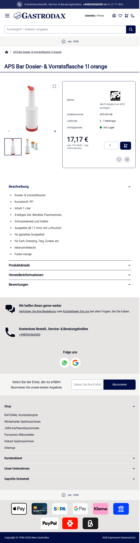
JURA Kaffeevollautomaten (21, 428)
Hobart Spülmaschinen (19, 441)
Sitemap (9, 448)
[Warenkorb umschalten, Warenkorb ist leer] (126, 16)
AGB (102, 537)
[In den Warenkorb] (125, 146)
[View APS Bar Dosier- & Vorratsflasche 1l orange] (13, 146)
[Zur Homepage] (6, 52)
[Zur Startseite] (47, 15)
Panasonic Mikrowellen (19, 434)
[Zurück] (9, 131)
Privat (100, 15)
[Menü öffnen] (7, 16)
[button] (68, 406)
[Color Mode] (133, 16)
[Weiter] (54, 131)
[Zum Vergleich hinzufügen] (127, 159)
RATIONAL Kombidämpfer (21, 415)
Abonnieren (117, 384)
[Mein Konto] (114, 16)
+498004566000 (29, 334)
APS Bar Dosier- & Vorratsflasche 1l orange (37, 52)
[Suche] (131, 29)
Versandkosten (74, 148)
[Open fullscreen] (54, 86)
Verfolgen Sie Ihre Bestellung (37, 311)
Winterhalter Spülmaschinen (22, 421)
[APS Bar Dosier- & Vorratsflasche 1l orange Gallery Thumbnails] (22, 146)
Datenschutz (125, 537)
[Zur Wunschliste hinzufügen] (119, 159)
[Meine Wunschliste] (120, 16)
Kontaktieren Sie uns (76, 311)
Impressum (111, 537)
